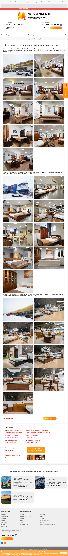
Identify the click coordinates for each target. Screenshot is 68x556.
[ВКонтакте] (2, 543)
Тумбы (34, 34)
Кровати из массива (11, 440)
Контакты (34, 5)
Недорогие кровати (11, 453)
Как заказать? (22, 2)
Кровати (3, 34)
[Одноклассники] (5, 543)
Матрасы (8, 34)
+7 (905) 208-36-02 (55, 485)
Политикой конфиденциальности (34, 553)
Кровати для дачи (31, 442)
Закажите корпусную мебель (37, 450)
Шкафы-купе (4, 526)
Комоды (30, 34)
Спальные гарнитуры (17, 34)
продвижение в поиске (34, 549)
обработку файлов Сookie (39, 552)
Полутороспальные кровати (13, 432)
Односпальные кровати (12, 430)
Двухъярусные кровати (33, 440)
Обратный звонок (7, 539)
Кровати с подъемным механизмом (37, 430)
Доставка (29, 2)
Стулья (55, 34)
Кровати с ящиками (32, 435)
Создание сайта (24, 549)
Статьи (3, 524)
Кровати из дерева (10, 448)
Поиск (7, 28)
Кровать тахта (9, 450)
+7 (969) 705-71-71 (22, 499)
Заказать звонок (56, 28)
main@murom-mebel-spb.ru (7, 531)
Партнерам (44, 2)
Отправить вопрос (50, 418)
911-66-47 (7, 535)
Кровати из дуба (62, 34)
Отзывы (64, 2)
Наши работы (14, 2)
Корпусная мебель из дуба (34, 38)
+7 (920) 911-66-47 (50, 25)
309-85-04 (14, 25)
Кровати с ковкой (31, 437)
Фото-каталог (5, 2)
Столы (51, 34)
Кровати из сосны (10, 442)
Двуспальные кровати (11, 435)
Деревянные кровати (11, 437)
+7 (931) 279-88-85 (22, 486)
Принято (63, 553)
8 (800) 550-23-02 (23, 9)
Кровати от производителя (13, 455)
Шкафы (25, 34)
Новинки (3, 520)
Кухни (38, 34)
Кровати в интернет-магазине (14, 458)
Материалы (37, 2)
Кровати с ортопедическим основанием (38, 432)
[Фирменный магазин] (18, 65)
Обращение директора (54, 2)
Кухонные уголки (44, 34)
